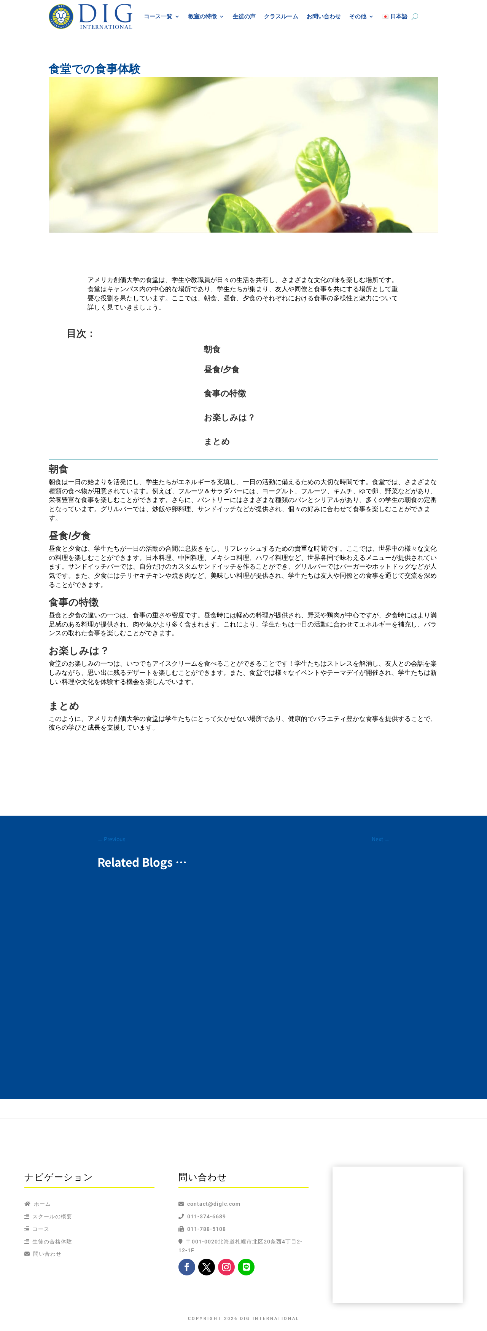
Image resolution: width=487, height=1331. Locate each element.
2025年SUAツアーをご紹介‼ (148, 902)
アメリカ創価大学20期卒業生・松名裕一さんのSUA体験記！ (197, 959)
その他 (357, 16)
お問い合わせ (324, 16)
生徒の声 (244, 16)
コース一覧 (158, 16)
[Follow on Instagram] (226, 1267)
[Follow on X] (206, 1267)
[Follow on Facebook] (186, 1267)
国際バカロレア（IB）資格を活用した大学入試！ (180, 1026)
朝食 (212, 349)
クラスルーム (281, 16)
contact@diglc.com (213, 1204)
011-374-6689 (205, 1216)
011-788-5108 (205, 1229)
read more (118, 925)
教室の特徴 (202, 16)
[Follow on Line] (246, 1267)
